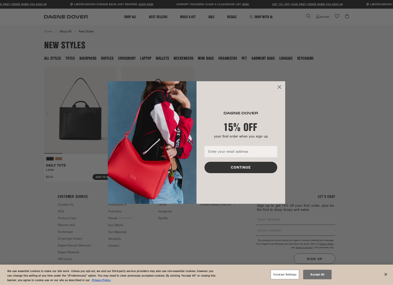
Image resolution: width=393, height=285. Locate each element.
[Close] (386, 274)
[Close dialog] (279, 87)
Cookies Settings (285, 274)
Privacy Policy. (101, 280)
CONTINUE (241, 167)
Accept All (317, 274)
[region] (196, 275)
